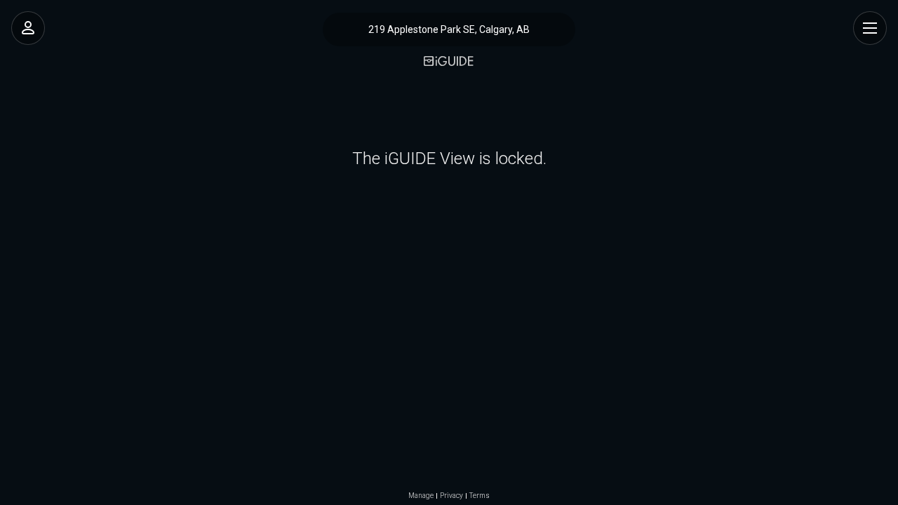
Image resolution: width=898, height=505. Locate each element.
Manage (421, 495)
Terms (479, 495)
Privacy (451, 495)
